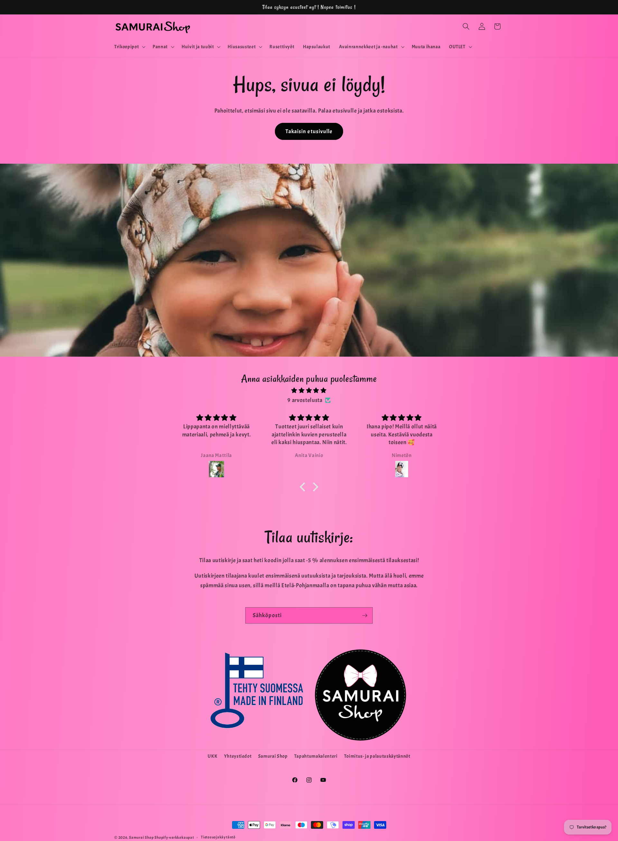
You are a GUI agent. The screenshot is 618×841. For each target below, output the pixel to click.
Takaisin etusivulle (309, 131)
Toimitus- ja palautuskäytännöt (377, 756)
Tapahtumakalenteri (316, 756)
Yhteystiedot (238, 756)
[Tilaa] (364, 615)
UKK (212, 756)
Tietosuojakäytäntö (218, 837)
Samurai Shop (273, 756)
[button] (129, 47)
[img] (309, 390)
